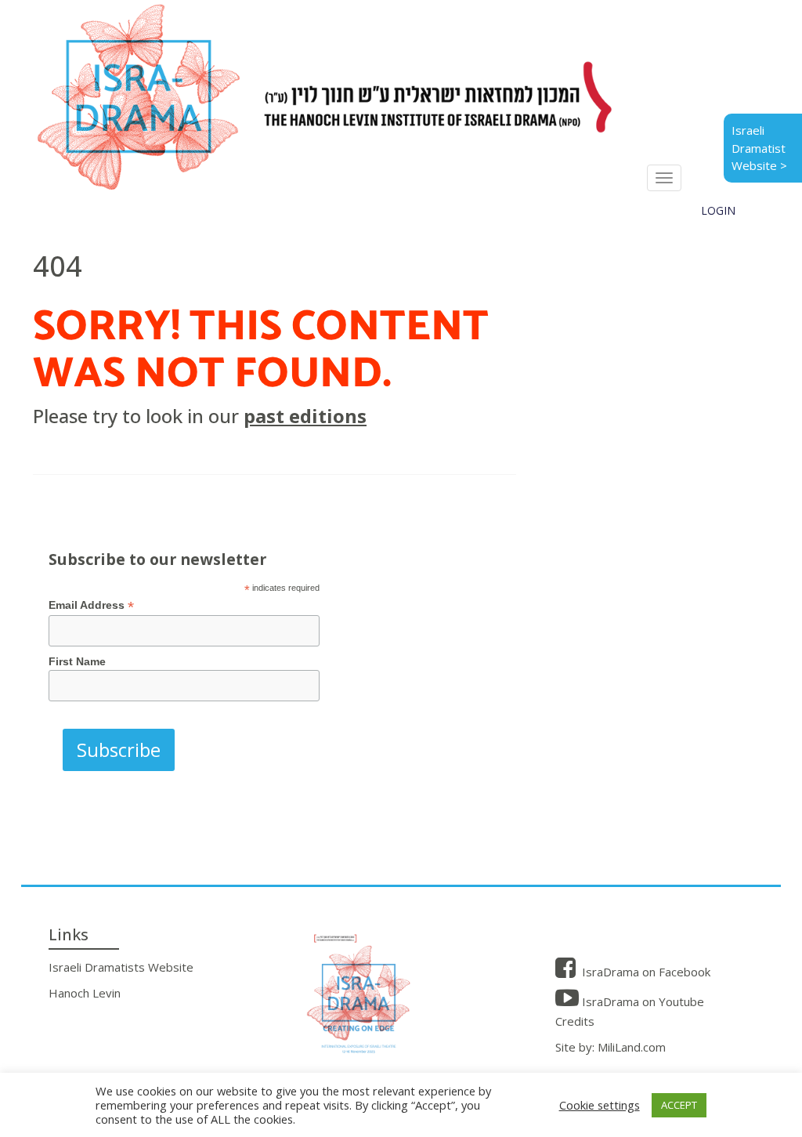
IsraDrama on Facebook (644, 971)
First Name (77, 661)
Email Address (91, 605)
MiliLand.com (632, 1047)
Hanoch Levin (85, 993)
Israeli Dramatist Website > (759, 147)
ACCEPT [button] (679, 1105)
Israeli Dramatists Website (121, 967)
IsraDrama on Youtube (641, 1001)
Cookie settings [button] (599, 1105)
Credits (574, 1021)
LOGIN (718, 210)
